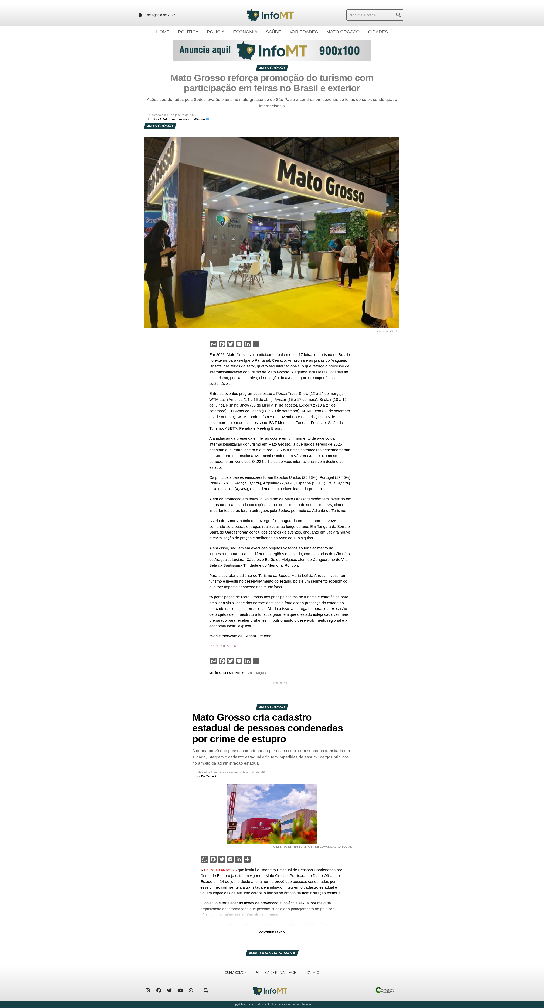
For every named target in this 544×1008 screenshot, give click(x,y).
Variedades (304, 31)
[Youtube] (180, 990)
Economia (245, 31)
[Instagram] (148, 990)
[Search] (398, 15)
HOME (163, 31)
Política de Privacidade (275, 973)
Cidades (378, 31)
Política (188, 31)
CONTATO (312, 973)
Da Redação (209, 776)
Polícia (216, 31)
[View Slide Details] (272, 50)
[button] (206, 990)
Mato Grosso (343, 31)
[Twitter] (169, 990)
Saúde (273, 31)
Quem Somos (235, 973)
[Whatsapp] (191, 990)
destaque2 (258, 673)
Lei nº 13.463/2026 (220, 870)
